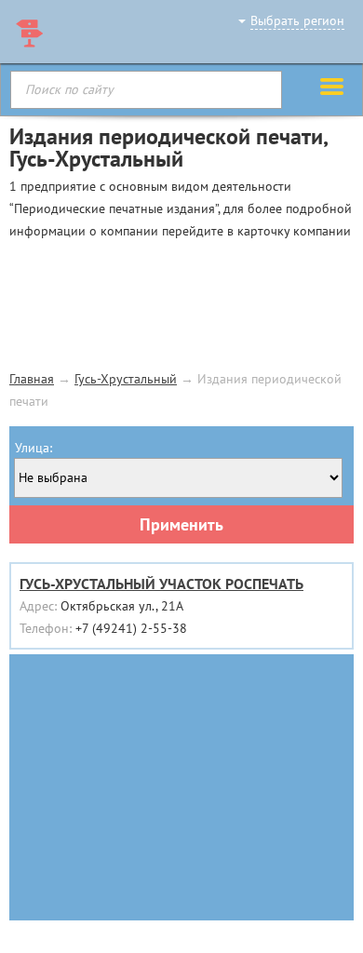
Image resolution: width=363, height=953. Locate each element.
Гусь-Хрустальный (125, 378)
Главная (31, 378)
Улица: (33, 447)
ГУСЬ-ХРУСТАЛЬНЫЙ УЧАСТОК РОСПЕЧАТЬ (161, 583)
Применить (181, 524)
